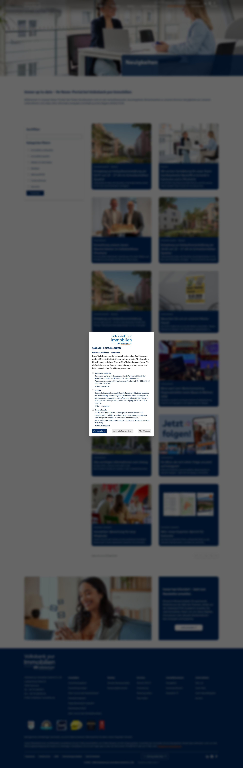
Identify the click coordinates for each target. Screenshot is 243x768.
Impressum (115, 352)
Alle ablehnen (144, 431)
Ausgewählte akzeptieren (122, 431)
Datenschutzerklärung (100, 352)
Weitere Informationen (102, 386)
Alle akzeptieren (99, 431)
